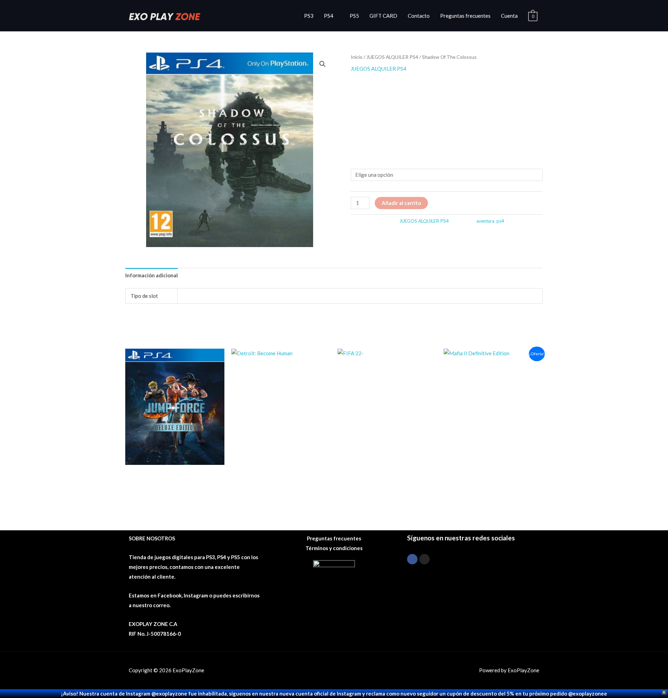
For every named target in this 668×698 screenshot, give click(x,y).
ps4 (500, 221)
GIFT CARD (383, 16)
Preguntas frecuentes (465, 16)
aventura (485, 221)
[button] (322, 64)
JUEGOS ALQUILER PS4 (392, 57)
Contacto (419, 16)
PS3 (308, 16)
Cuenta (509, 16)
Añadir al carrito (401, 203)
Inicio (357, 57)
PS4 (328, 16)
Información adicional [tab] (151, 275)
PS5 (354, 16)
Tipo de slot (365, 161)
